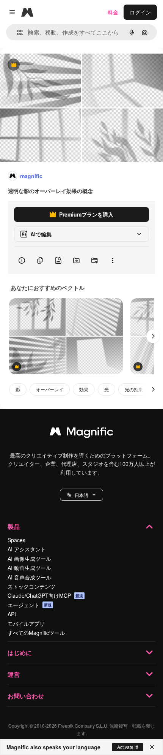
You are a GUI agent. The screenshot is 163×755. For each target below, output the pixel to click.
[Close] (152, 747)
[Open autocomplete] (16, 32)
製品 (14, 526)
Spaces (16, 540)
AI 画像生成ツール (29, 558)
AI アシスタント (27, 549)
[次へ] (153, 336)
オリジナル (52, 65)
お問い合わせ (26, 696)
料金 (113, 12)
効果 (83, 389)
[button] (81, 495)
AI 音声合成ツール (29, 577)
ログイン (140, 12)
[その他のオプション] (112, 260)
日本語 (81, 495)
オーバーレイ (49, 389)
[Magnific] (81, 433)
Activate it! (127, 747)
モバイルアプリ (26, 623)
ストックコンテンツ (31, 586)
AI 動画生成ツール (29, 567)
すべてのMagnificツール (36, 632)
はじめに (20, 652)
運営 (14, 674)
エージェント (30, 605)
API (12, 614)
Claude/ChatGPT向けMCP (45, 595)
